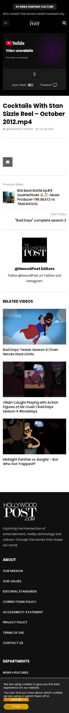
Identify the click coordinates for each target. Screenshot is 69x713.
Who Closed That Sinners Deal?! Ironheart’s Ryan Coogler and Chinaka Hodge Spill (34, 14)
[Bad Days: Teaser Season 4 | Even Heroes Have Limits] (34, 327)
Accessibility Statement (23, 612)
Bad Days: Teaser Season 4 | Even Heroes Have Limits (30, 351)
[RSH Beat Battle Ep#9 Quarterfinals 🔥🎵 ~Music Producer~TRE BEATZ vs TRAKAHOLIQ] (8, 197)
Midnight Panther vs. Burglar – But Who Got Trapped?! (30, 461)
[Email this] (7, 162)
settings (16, 699)
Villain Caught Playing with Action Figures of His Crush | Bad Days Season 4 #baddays (30, 407)
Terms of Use (13, 632)
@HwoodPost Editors (19, 129)
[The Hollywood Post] (34, 23)
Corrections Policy (19, 602)
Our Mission (13, 571)
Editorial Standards (20, 591)
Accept (16, 706)
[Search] (64, 23)
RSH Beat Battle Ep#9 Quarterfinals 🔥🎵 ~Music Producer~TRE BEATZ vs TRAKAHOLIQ (38, 197)
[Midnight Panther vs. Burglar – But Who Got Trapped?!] (34, 436)
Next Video (58, 214)
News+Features (15, 672)
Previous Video (13, 184)
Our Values (12, 581)
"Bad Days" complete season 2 (40, 220)
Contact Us (13, 643)
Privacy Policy (15, 622)
